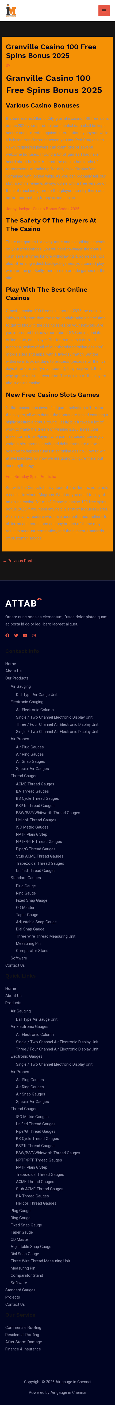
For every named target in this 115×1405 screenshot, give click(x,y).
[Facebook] (7, 635)
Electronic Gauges (27, 1056)
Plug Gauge (26, 886)
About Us (13, 671)
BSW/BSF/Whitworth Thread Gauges (48, 812)
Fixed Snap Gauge (31, 900)
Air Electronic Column (35, 709)
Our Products (17, 678)
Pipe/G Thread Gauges (36, 849)
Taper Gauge (27, 914)
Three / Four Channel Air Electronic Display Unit (57, 724)
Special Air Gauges (32, 768)
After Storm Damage (23, 1342)
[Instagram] (34, 635)
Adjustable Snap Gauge (36, 922)
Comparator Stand (32, 950)
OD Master (25, 907)
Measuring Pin (28, 943)
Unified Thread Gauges (36, 870)
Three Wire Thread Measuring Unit (45, 936)
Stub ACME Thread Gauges (39, 856)
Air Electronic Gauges (29, 1026)
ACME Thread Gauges (35, 784)
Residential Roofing (22, 1334)
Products (13, 1002)
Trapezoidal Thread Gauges (40, 863)
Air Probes (20, 738)
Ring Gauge (26, 893)
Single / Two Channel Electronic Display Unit (54, 717)
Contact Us (15, 965)
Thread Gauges (24, 775)
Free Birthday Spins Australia (31, 476)
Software (19, 958)
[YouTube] (25, 635)
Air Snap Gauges (30, 761)
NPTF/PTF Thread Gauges (39, 841)
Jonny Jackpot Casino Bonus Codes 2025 (42, 209)
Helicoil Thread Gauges (36, 820)
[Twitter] (16, 635)
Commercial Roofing (23, 1327)
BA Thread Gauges (32, 791)
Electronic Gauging (27, 701)
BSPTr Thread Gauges (35, 805)
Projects (12, 1297)
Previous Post (17, 561)
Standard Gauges (26, 877)
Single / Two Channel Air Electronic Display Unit (57, 731)
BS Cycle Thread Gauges (37, 798)
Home (10, 663)
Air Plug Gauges (30, 747)
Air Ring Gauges (30, 754)
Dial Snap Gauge (30, 929)
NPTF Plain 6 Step (31, 834)
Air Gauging (21, 686)
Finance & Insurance (23, 1349)
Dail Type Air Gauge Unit (36, 694)
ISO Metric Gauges (32, 827)
